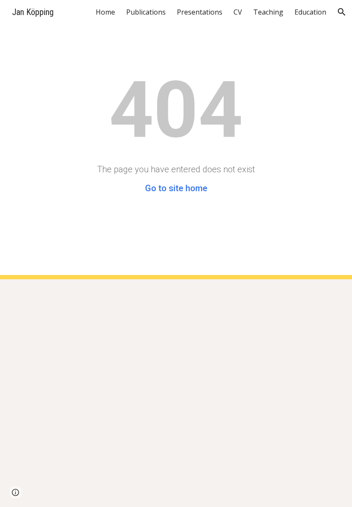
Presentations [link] (199, 12)
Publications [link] (146, 12)
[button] (341, 12)
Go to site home (176, 188)
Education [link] (310, 12)
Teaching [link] (268, 12)
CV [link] (238, 12)
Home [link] (105, 12)
